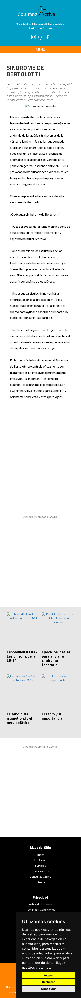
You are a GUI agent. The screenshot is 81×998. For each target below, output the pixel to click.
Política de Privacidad (40, 904)
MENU (40, 49)
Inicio (40, 854)
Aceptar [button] (48, 975)
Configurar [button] (48, 988)
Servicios (40, 865)
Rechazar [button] (48, 982)
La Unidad (40, 860)
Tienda (40, 882)
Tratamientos (40, 871)
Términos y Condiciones (40, 909)
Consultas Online (40, 876)
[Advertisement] (40, 459)
